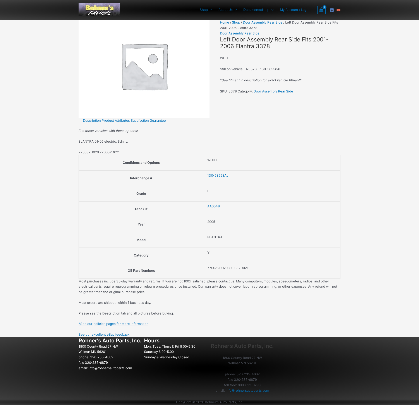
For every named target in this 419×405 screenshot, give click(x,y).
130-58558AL (217, 175)
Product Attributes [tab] (116, 120)
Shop (236, 22)
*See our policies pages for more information (113, 324)
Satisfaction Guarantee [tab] (148, 120)
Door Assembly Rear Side (262, 22)
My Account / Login (294, 10)
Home (224, 22)
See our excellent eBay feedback (104, 334)
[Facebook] (332, 10)
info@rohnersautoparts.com (110, 368)
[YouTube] (338, 10)
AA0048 (213, 206)
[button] (210, 9)
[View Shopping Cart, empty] (321, 10)
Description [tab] (92, 120)
